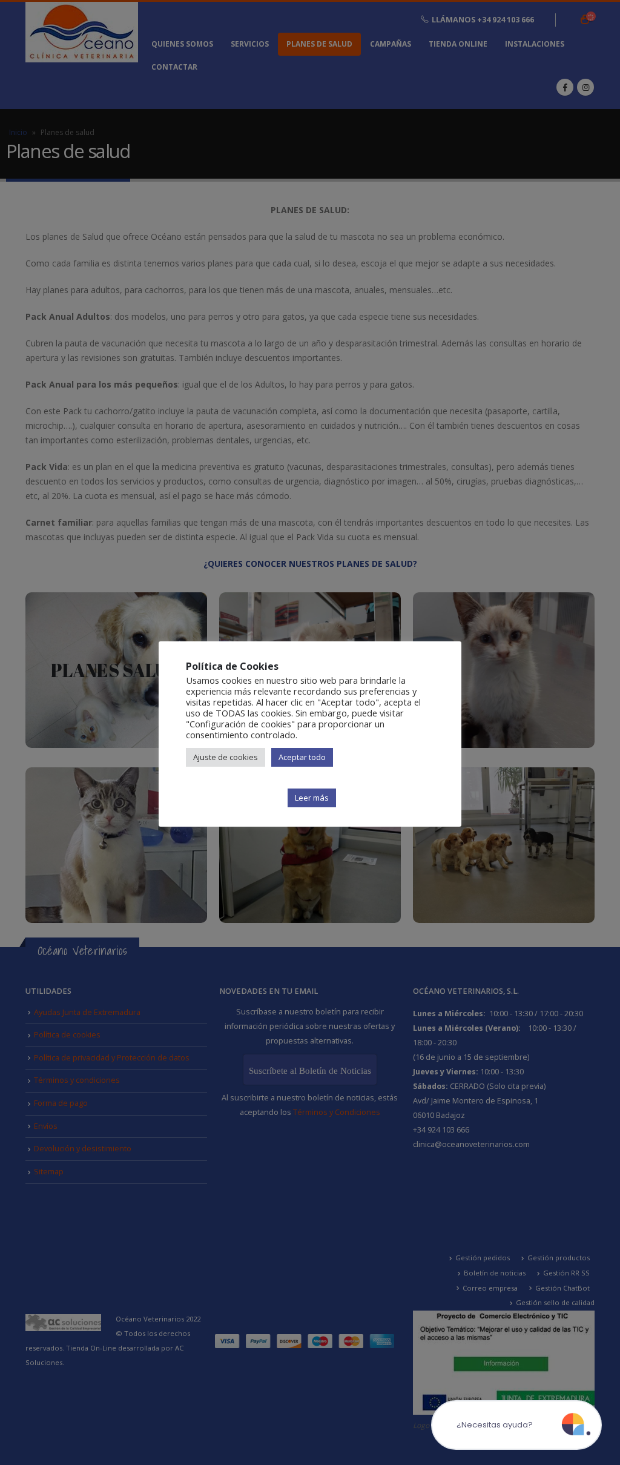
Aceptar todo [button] (302, 757)
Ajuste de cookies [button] (225, 757)
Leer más (312, 797)
